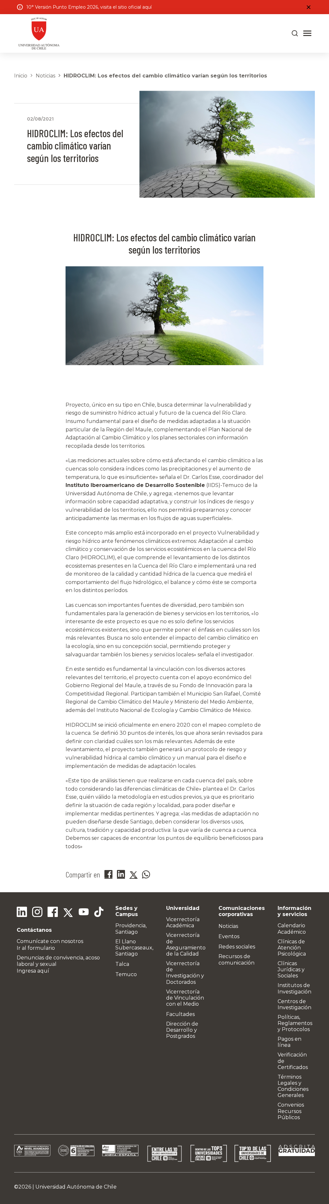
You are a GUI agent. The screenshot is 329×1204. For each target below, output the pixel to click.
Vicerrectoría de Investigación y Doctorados (185, 972)
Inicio (20, 76)
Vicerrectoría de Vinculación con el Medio (185, 998)
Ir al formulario (36, 948)
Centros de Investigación (294, 1004)
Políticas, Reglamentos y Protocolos (295, 1023)
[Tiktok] (99, 913)
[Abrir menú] (307, 33)
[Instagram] (37, 913)
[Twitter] (68, 913)
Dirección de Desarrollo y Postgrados (182, 1030)
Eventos (228, 936)
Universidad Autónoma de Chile (76, 1187)
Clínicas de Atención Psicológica (292, 948)
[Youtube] (83, 913)
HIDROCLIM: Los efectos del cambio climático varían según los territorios (165, 76)
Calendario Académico (292, 928)
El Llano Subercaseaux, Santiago (134, 948)
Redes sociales (236, 947)
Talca (122, 964)
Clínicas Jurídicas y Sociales (291, 969)
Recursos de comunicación (236, 959)
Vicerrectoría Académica (183, 922)
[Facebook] (53, 913)
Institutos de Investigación (294, 988)
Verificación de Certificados (293, 1061)
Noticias (45, 76)
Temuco (126, 974)
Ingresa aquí (33, 971)
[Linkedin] (22, 913)
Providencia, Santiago (131, 928)
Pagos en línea (289, 1042)
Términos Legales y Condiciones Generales (293, 1086)
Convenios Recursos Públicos (291, 1111)
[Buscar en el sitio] (295, 33)
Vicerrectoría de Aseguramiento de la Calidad (186, 944)
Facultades (180, 1014)
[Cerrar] (308, 7)
